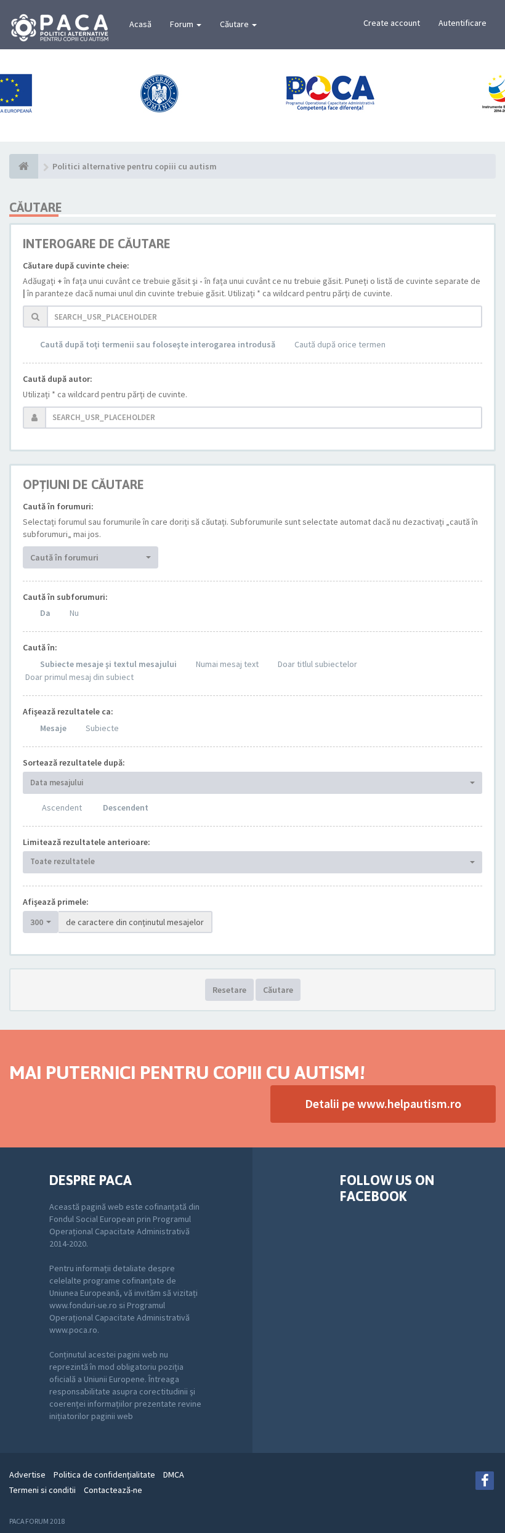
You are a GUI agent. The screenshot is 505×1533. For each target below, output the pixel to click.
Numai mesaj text (227, 663)
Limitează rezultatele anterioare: (86, 841)
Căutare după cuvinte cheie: (76, 265)
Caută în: (40, 647)
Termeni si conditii (42, 1489)
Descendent (125, 807)
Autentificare (462, 22)
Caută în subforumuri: (65, 596)
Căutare (235, 24)
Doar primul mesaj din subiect (79, 676)
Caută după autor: (57, 378)
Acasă (140, 24)
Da (45, 612)
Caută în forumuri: (58, 506)
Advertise (27, 1474)
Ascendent (62, 807)
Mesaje (53, 728)
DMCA (173, 1474)
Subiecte (102, 728)
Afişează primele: (56, 901)
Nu (74, 612)
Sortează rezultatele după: (74, 762)
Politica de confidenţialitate (104, 1474)
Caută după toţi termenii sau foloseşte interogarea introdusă (157, 344)
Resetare (229, 989)
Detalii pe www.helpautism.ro (383, 1103)
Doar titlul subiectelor (317, 663)
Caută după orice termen (340, 344)
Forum (182, 24)
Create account (391, 22)
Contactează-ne (113, 1489)
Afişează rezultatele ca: (68, 711)
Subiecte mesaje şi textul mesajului (108, 663)
